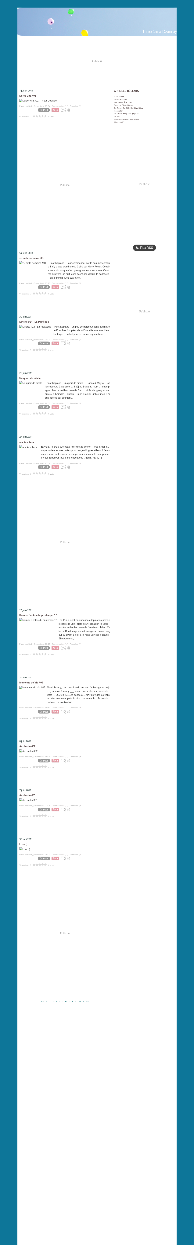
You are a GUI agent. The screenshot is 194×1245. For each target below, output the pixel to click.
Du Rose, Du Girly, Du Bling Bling (128, 108)
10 (79, 1001)
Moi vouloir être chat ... (124, 102)
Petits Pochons (120, 99)
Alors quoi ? (119, 122)
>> (87, 1001)
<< (42, 1001)
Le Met (117, 116)
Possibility (118, 111)
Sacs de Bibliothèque (123, 105)
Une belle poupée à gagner (126, 114)
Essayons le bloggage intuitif (126, 119)
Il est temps (119, 97)
